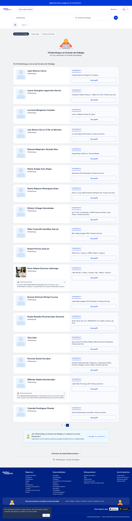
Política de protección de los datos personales (116, 516)
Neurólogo (56, 488)
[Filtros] (15, 25)
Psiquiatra (56, 484)
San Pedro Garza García (32, 490)
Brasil (102, 501)
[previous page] (61, 425)
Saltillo (27, 492)
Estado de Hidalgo (21, 34)
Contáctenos (121, 475)
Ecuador (89, 501)
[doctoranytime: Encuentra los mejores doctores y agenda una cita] (54, 459)
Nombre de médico (89, 475)
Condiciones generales (93, 516)
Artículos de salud (89, 481)
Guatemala (96, 501)
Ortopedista (56, 490)
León (26, 483)
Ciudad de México (30, 475)
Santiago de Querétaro (32, 486)
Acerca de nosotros (123, 477)
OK (46, 515)
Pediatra (55, 483)
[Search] (116, 18)
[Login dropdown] (125, 9)
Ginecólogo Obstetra (59, 486)
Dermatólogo (57, 477)
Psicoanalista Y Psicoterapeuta (62, 481)
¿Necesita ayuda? (122, 479)
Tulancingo (35, 34)
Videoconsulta (121, 481)
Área (85, 477)
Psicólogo (55, 475)
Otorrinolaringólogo (59, 492)
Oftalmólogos (61, 460)
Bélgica (72, 501)
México (78, 501)
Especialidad (88, 479)
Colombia (83, 501)
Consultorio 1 (76, 70)
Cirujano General (58, 494)
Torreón (27, 488)
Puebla (27, 481)
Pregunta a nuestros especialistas (94, 483)
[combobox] (43, 17)
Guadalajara (29, 479)
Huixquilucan (29, 484)
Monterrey (28, 477)
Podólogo (55, 479)
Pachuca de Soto (48, 34)
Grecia (67, 501)
